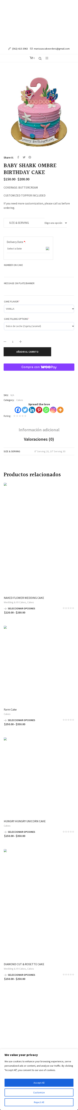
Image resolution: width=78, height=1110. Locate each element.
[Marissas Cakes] (39, 22)
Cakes (19, 400)
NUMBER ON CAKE (13, 265)
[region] (39, 1079)
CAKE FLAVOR (12, 301)
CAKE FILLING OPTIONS (16, 318)
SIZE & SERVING (19, 222)
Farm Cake (10, 709)
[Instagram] (53, 410)
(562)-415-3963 (20, 48)
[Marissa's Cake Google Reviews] (49, 1005)
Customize (39, 1092)
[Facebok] (28, 1005)
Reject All (39, 1102)
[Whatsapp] (46, 410)
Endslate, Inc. (46, 1017)
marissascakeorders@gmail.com (52, 48)
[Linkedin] (32, 410)
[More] (60, 410)
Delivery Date (16, 242)
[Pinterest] (39, 410)
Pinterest (30, 157)
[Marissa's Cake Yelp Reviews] (42, 1005)
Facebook (18, 157)
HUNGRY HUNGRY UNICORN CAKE (25, 821)
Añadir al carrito (27, 351)
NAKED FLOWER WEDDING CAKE (24, 598)
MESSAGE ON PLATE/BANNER (19, 283)
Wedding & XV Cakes (15, 602)
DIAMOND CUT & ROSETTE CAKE (24, 964)
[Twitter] (25, 410)
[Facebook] (18, 410)
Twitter (24, 157)
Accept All (39, 1082)
